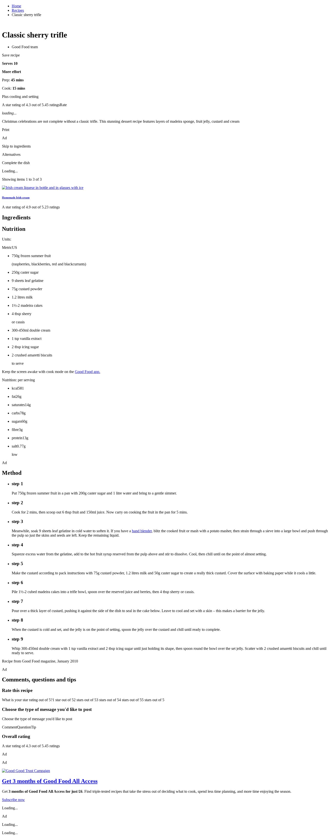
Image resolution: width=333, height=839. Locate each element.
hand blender (142, 531)
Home (16, 6)
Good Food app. (87, 372)
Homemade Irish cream (15, 197)
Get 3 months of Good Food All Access (50, 781)
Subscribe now (13, 800)
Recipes (18, 10)
